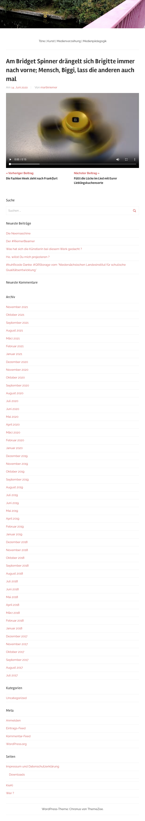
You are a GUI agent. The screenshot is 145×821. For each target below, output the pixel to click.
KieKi (9, 785)
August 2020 (14, 393)
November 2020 (17, 369)
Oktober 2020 (15, 377)
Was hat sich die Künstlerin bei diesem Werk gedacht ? (44, 249)
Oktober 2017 (15, 652)
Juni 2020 (12, 409)
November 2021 (17, 307)
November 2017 (17, 644)
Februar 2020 (15, 440)
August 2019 (14, 487)
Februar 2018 (15, 620)
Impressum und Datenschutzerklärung (32, 766)
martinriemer (48, 87)
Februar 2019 (15, 526)
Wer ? (10, 793)
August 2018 (14, 573)
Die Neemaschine (18, 233)
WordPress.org (16, 744)
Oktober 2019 (15, 471)
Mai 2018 (12, 597)
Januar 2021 (14, 354)
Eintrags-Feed (16, 728)
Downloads (17, 774)
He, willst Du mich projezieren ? (28, 257)
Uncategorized (16, 698)
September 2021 (17, 322)
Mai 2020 (12, 416)
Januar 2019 (14, 534)
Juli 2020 (12, 401)
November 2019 (17, 463)
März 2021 (13, 338)
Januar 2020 (14, 448)
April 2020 (13, 424)
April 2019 (12, 518)
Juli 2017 (12, 675)
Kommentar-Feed (18, 736)
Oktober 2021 (15, 314)
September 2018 (17, 565)
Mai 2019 (12, 511)
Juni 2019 (12, 503)
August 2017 (14, 667)
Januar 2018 (14, 628)
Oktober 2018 (15, 558)
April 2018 (12, 605)
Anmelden (13, 720)
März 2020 (13, 432)
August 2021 (14, 330)
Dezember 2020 (17, 362)
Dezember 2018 (17, 542)
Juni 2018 (12, 589)
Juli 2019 (12, 495)
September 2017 (17, 660)
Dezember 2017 (16, 636)
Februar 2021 (15, 346)
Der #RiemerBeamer (20, 241)
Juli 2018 (12, 581)
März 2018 (13, 613)
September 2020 (17, 385)
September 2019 (17, 479)
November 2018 (17, 550)
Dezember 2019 (17, 456)
